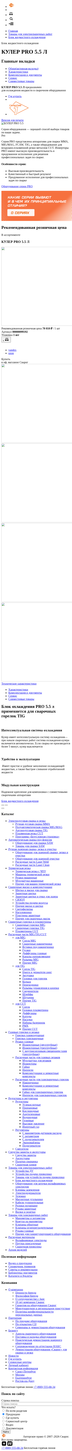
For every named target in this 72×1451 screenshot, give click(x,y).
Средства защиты (25, 1155)
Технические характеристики (19, 683)
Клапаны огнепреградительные (34, 1227)
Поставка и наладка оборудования (35, 1336)
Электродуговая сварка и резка (26, 820)
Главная (13, 30)
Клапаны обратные (26, 1224)
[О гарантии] (18, 114)
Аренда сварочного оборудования (35, 1333)
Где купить (14, 96)
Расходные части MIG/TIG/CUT (27, 934)
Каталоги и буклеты (20, 1275)
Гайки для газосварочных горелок (42, 1092)
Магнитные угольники (29, 1199)
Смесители (21, 1148)
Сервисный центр (16, 1421)
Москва (19, 1374)
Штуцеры (28, 997)
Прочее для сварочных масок (32, 918)
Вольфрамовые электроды (31, 1240)
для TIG (20, 965)
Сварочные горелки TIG (30, 928)
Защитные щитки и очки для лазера (36, 896)
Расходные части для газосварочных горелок (42, 1079)
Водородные (29, 1117)
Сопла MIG (29, 940)
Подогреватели (31, 1145)
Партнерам (14, 1317)
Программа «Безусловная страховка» (37, 836)
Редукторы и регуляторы (23, 1098)
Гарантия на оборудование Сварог (35, 1305)
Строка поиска (10, 1400)
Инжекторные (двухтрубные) (39, 1044)
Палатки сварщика (26, 1161)
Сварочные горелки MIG (30, 924)
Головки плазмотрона (35, 1010)
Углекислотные (31, 1104)
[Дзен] (4, 1444)
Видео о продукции (20, 1263)
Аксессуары (22, 1158)
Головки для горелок (34, 978)
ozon (11, 353)
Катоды (26, 1016)
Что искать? (8, 1407)
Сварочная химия (25, 1164)
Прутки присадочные (28, 1243)
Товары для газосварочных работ (28, 1215)
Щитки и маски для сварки (31, 890)
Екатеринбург (23, 1377)
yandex (12, 350)
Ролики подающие (26, 1205)
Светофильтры (24, 909)
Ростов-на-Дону (24, 1381)
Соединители (30, 991)
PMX (25, 1025)
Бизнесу (13, 1330)
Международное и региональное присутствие (42, 1308)
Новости (13, 1355)
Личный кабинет (18, 1365)
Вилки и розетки (25, 1211)
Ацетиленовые (31, 1114)
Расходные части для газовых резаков (37, 1057)
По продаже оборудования (31, 1321)
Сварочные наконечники (37, 943)
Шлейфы (27, 994)
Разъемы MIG (30, 959)
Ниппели (27, 1069)
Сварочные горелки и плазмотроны (29, 921)
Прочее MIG (29, 962)
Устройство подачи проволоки (33, 1174)
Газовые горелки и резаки (23, 1032)
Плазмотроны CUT (26, 931)
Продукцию (13, 1414)
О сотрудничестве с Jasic (30, 1299)
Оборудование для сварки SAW (34, 842)
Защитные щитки (25, 893)
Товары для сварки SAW (30, 846)
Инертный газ (30, 1126)
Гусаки (26, 950)
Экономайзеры (31, 1142)
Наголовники (23, 912)
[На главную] (21, 6)
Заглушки (28, 975)
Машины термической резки (32, 874)
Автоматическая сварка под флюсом (30, 839)
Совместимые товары (21, 81)
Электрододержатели (28, 1192)
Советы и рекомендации (23, 1269)
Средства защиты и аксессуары (27, 1151)
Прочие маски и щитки (29, 905)
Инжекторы (29, 1063)
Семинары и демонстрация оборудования (40, 1327)
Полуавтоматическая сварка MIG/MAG (38, 827)
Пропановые (30, 1107)
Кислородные (30, 1110)
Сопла (26, 1006)
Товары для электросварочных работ (30, 34)
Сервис (12, 78)
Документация (14, 1428)
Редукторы (21, 1101)
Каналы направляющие (36, 956)
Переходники (30, 984)
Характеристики (18, 71)
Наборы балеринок (33, 1022)
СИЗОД (20, 899)
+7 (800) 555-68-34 (44, 1386)
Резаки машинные (26, 877)
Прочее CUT (30, 1028)
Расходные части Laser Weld (32, 861)
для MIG (20, 937)
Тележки (20, 1196)
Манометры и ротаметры (30, 1218)
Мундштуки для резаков (36, 1060)
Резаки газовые (24, 1041)
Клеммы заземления (27, 1189)
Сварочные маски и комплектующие (30, 887)
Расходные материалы (21, 1237)
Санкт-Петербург (25, 1371)
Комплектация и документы (25, 74)
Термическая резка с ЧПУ (30, 871)
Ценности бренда (25, 1292)
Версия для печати (12, 120)
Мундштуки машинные (29, 880)
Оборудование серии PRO (17, 186)
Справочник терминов (21, 1266)
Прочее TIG (29, 1000)
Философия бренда (26, 1295)
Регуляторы (22, 1129)
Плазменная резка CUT (29, 833)
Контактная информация (23, 1368)
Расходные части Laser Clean (32, 864)
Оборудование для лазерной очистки (37, 858)
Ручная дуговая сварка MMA (32, 823)
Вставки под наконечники (38, 946)
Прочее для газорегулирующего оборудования (43, 1234)
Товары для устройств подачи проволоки (39, 1177)
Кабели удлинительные (29, 1202)
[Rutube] (9, 1444)
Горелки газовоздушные (29, 1035)
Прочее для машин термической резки (38, 883)
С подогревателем (33, 1139)
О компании (15, 1289)
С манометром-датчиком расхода (42, 1133)
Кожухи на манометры (28, 1221)
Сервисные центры (19, 1362)
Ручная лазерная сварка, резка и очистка (32, 849)
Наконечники (30, 1082)
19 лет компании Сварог (30, 1302)
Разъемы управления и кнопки (40, 987)
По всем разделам (16, 1410)
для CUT (20, 1003)
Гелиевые (28, 1120)
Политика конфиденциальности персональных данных (34, 1313)
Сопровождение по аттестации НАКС (38, 1346)
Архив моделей (17, 1249)
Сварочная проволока (28, 1246)
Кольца (26, 981)
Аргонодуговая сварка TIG (31, 830)
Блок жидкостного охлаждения (26, 37)
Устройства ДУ (24, 1170)
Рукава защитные (25, 1208)
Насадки (27, 1019)
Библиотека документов (22, 1272)
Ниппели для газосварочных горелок (44, 1095)
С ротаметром (30, 1136)
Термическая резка (19, 868)
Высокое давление (33, 1123)
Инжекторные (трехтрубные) (39, 1047)
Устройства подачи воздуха (31, 902)
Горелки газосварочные (29, 1038)
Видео (9, 1424)
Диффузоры (29, 1013)
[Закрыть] (2, 808)
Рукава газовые (24, 1230)
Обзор (23, 68)
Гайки (26, 1066)
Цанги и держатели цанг (37, 972)
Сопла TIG (28, 969)
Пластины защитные (27, 915)
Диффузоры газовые (34, 953)
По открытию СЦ (26, 1324)
